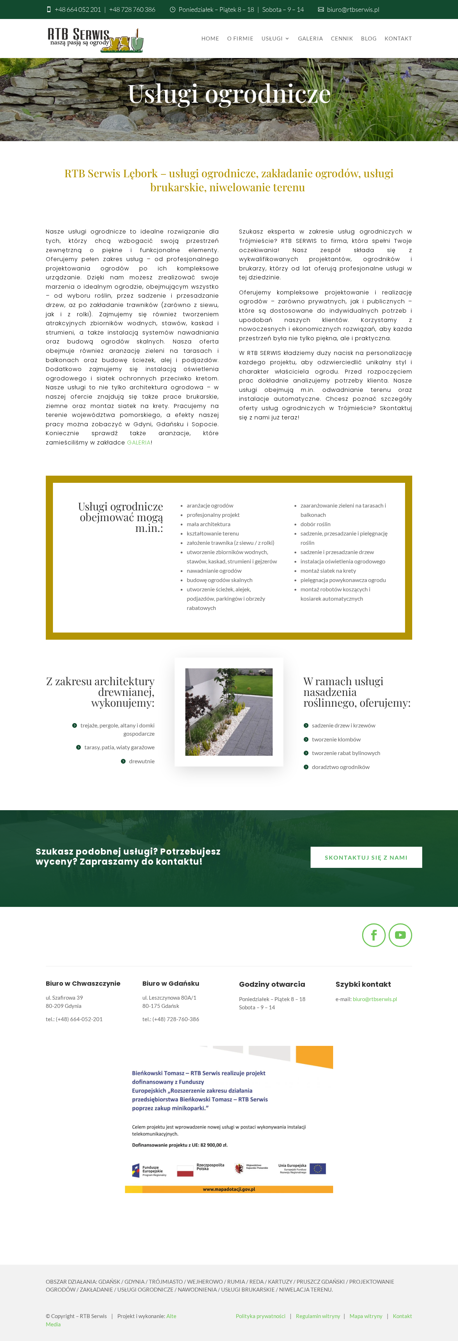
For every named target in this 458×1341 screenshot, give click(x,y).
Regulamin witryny (318, 1316)
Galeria (310, 38)
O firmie (240, 38)
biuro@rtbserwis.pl (353, 9)
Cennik (342, 38)
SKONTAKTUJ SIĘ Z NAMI (366, 857)
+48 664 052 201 (78, 9)
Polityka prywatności (261, 1316)
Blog (369, 38)
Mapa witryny (366, 1316)
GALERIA (139, 442)
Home (210, 38)
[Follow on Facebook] (374, 935)
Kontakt (398, 38)
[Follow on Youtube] (400, 935)
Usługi (272, 38)
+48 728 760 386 (132, 9)
